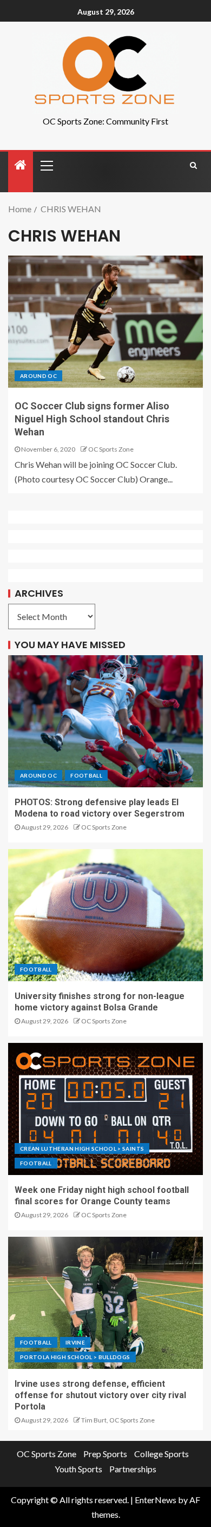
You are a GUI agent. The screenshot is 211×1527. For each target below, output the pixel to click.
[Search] (193, 165)
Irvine (75, 1342)
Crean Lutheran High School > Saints (82, 1148)
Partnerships (132, 1469)
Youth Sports (78, 1469)
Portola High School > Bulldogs (75, 1357)
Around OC (38, 376)
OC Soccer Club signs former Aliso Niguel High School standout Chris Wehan (92, 419)
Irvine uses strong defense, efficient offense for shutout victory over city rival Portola (100, 1395)
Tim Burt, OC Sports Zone (118, 1420)
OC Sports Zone (111, 449)
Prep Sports (105, 1453)
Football (86, 775)
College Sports (161, 1453)
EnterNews (155, 1500)
